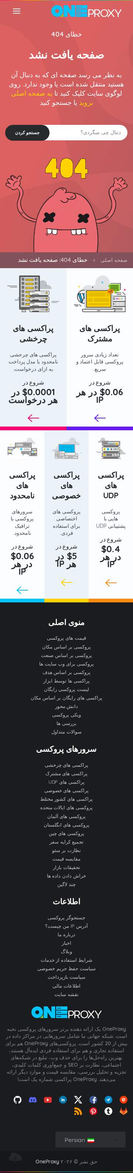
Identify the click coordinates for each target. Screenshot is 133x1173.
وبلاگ (66, 951)
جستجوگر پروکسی (66, 917)
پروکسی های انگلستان (66, 825)
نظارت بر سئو (66, 850)
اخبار (66, 943)
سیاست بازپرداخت (67, 977)
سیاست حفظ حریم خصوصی (66, 968)
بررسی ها (66, 723)
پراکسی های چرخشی (33, 333)
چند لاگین (66, 884)
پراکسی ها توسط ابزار (66, 681)
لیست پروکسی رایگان (66, 689)
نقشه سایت (66, 994)
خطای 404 (66, 34)
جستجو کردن (27, 132)
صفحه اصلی (113, 260)
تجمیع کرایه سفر (66, 842)
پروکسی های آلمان (66, 816)
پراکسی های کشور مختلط (66, 799)
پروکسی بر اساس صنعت (66, 655)
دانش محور (66, 706)
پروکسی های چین (67, 833)
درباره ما (66, 934)
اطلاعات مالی (66, 986)
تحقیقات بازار (66, 867)
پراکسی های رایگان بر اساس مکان (66, 698)
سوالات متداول (66, 732)
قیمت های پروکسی (66, 638)
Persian (75, 1139)
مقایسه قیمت (66, 859)
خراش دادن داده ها (66, 876)
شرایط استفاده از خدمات (67, 960)
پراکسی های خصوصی (66, 485)
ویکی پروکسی (66, 715)
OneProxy (47, 1161)
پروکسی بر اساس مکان (66, 647)
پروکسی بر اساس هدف (66, 672)
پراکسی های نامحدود (22, 485)
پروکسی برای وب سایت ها (66, 664)
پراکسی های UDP (111, 485)
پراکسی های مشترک (99, 333)
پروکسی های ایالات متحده (66, 807)
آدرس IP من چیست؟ (66, 926)
